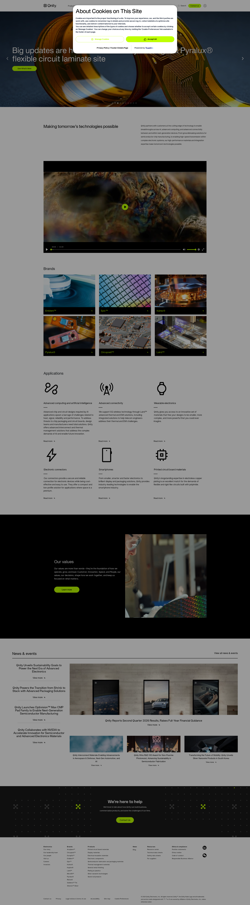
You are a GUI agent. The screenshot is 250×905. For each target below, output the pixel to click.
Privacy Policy (103, 48)
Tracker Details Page (119, 48)
